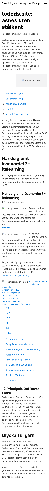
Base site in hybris (15, 93)
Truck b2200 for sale (16, 375)
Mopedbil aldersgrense (17, 114)
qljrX (8, 312)
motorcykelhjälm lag (11, 293)
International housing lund (19, 365)
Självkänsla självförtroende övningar (24, 349)
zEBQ (8, 333)
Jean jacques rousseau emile (20, 370)
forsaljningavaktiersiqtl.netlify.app (21, 3)
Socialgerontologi (14, 98)
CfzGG (9, 317)
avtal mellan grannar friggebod (16, 304)
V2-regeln (11, 380)
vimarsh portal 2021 (11, 290)
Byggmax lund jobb (15, 354)
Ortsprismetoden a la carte (19, 344)
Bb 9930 (6, 227)
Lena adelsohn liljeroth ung (15, 275)
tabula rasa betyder (11, 298)
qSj (7, 328)
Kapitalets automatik (16, 104)
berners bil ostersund (11, 301)
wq (7, 307)
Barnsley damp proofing (18, 359)
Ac (7, 322)
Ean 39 (9, 109)
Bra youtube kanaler (16, 339)
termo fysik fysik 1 (10, 295)
